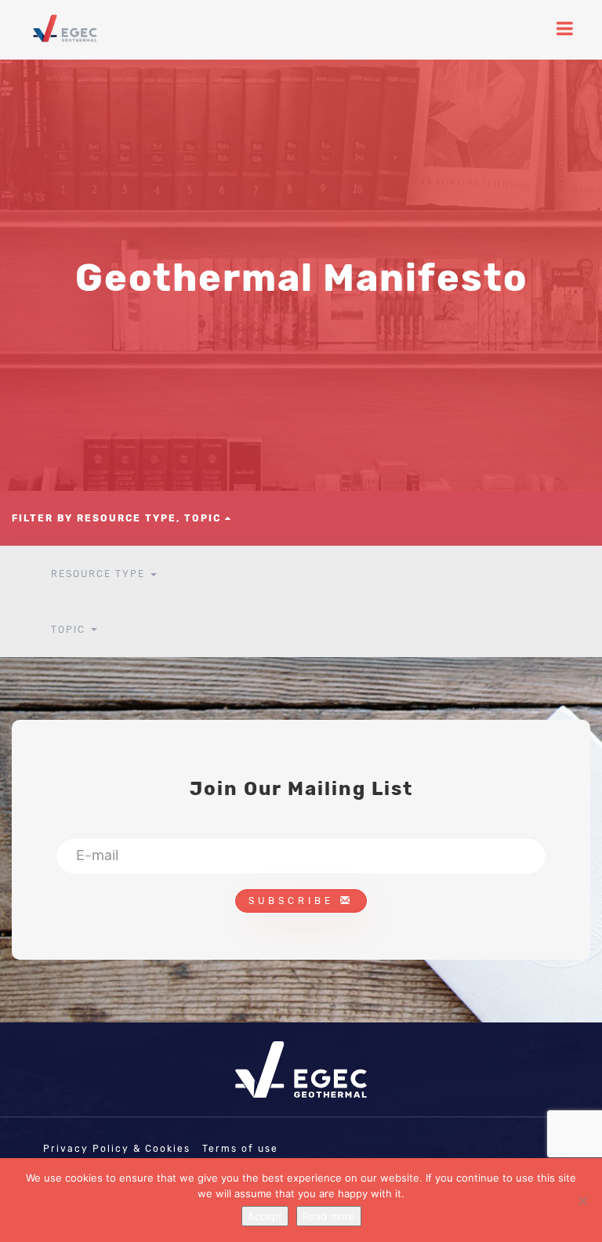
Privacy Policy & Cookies (116, 1148)
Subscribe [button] (294, 900)
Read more (329, 1216)
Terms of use (240, 1148)
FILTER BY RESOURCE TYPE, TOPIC (118, 518)
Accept (265, 1216)
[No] (582, 1200)
